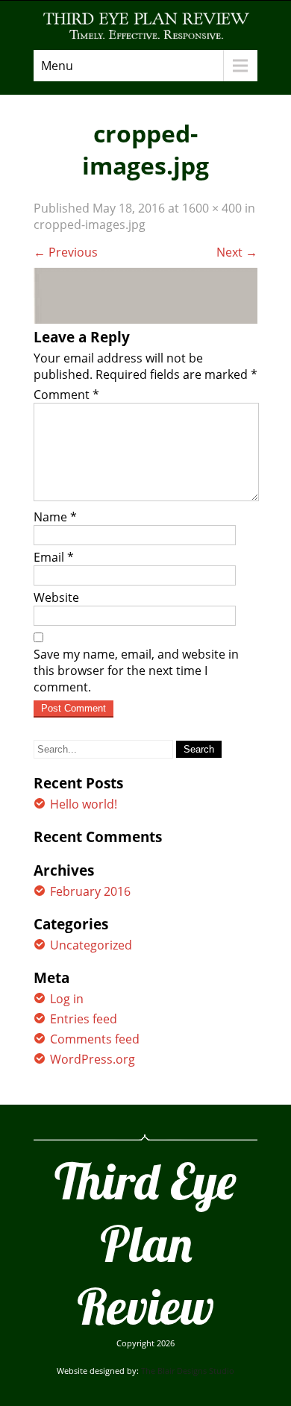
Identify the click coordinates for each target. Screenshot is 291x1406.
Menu (57, 65)
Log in (67, 999)
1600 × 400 (212, 208)
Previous (66, 252)
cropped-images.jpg (90, 224)
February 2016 (90, 891)
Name (55, 517)
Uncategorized (91, 945)
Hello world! (83, 804)
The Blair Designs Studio (187, 1370)
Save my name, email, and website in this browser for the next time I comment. (136, 670)
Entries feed (83, 1019)
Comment (66, 394)
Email (54, 557)
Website (56, 597)
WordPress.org (92, 1059)
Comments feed (95, 1039)
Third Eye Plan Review (145, 1243)
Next (236, 252)
